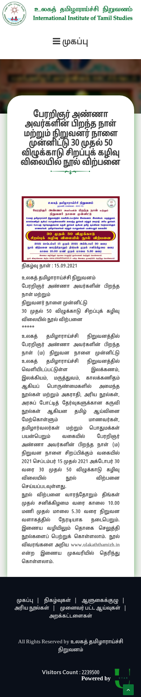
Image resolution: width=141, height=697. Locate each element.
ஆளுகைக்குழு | (103, 600)
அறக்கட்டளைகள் (70, 616)
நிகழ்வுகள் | (60, 600)
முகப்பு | (28, 600)
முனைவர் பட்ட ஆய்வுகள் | (93, 608)
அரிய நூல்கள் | (34, 608)
